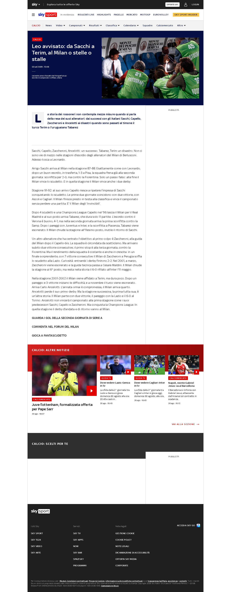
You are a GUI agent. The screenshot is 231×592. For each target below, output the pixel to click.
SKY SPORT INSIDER (186, 14)
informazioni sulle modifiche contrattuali (124, 581)
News (49, 25)
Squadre (148, 25)
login (195, 4)
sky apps (78, 540)
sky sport (37, 533)
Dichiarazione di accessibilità (132, 552)
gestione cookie (125, 533)
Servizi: (76, 526)
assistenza (173, 581)
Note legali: (121, 526)
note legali (122, 546)
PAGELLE (119, 14)
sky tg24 (36, 540)
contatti (183, 581)
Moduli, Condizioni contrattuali (74, 581)
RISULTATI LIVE (86, 14)
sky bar (77, 552)
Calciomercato (165, 25)
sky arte (36, 552)
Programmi (79, 565)
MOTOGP (145, 14)
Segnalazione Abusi (110, 586)
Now (76, 546)
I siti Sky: (35, 526)
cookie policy (124, 540)
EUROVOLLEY (161, 14)
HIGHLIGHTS (104, 14)
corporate (122, 565)
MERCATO (131, 14)
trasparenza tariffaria (157, 581)
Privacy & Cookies (97, 581)
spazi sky (78, 559)
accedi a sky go (186, 525)
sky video (36, 546)
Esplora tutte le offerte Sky (63, 4)
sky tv (76, 533)
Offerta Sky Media (126, 559)
